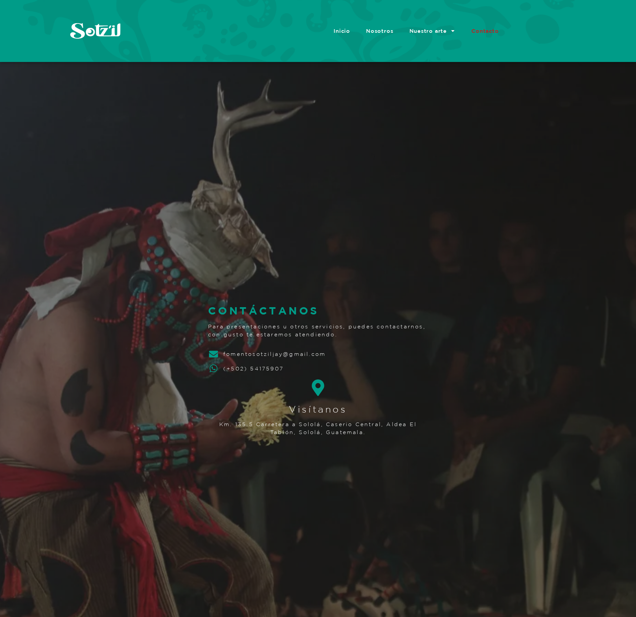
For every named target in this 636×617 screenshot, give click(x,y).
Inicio (342, 31)
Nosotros (379, 31)
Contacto (485, 31)
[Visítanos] (318, 387)
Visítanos (318, 409)
